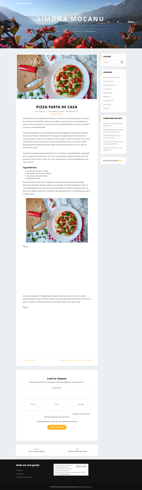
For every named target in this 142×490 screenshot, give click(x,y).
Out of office (107, 104)
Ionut (105, 123)
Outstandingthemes (85, 487)
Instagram (19, 474)
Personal (106, 108)
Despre (108, 3)
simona (41, 111)
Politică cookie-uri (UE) (24, 477)
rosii (75, 360)
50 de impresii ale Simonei (111, 77)
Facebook (19, 470)
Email (57, 404)
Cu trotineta (107, 89)
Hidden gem (107, 97)
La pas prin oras (108, 100)
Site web (81, 404)
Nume (33, 404)
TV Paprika (87, 360)
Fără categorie (108, 93)
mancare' (64, 360)
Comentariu (57, 388)
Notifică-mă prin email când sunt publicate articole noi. (57, 421)
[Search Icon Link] (123, 3)
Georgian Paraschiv (109, 129)
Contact (117, 3)
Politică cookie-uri (65, 474)
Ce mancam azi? (29, 360)
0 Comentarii (72, 111)
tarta (80, 360)
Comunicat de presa (109, 85)
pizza (70, 360)
